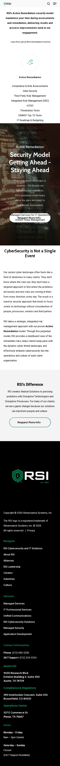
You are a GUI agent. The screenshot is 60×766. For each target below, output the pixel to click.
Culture (8, 585)
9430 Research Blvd (16, 673)
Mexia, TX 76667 (14, 716)
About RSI (9, 554)
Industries (9, 579)
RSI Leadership (12, 566)
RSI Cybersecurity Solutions (19, 621)
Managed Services (14, 603)
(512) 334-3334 (28, 657)
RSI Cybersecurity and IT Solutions (23, 548)
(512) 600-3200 (20, 652)
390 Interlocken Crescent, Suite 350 (26, 695)
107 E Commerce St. (16, 712)
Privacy (31, 530)
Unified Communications (17, 615)
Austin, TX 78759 (14, 680)
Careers (8, 572)
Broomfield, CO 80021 (17, 698)
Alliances (9, 560)
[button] (54, 3)
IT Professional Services (18, 609)
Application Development (18, 634)
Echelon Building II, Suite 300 (22, 676)
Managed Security (14, 628)
